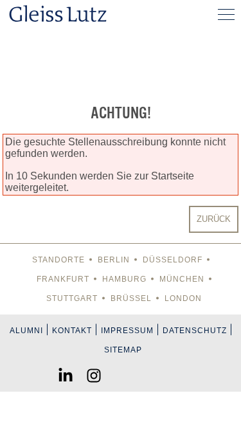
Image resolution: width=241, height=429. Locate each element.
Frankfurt (63, 279)
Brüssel (131, 298)
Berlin (114, 259)
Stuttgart (72, 298)
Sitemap (123, 349)
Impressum (127, 330)
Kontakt (72, 330)
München (181, 279)
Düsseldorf (172, 259)
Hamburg (124, 279)
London (183, 298)
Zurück (214, 219)
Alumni (26, 330)
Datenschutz (195, 330)
